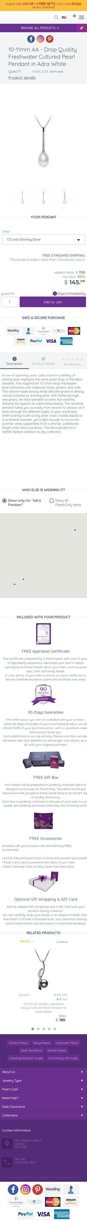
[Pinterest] (49, 39)
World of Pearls (18, 1043)
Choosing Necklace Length (26, 1058)
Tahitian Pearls (57, 1050)
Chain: (6, 231)
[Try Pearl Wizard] (81, 28)
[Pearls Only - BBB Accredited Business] (28, 331)
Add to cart (53, 302)
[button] (23, 579)
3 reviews (62, 941)
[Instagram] (40, 39)
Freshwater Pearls (67, 1043)
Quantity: (8, 293)
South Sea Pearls (31, 1050)
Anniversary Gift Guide (63, 1058)
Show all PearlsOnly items (68, 502)
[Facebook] (31, 39)
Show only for (24, 502)
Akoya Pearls (42, 1043)
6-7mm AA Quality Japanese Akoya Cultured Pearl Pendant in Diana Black (43, 1007)
